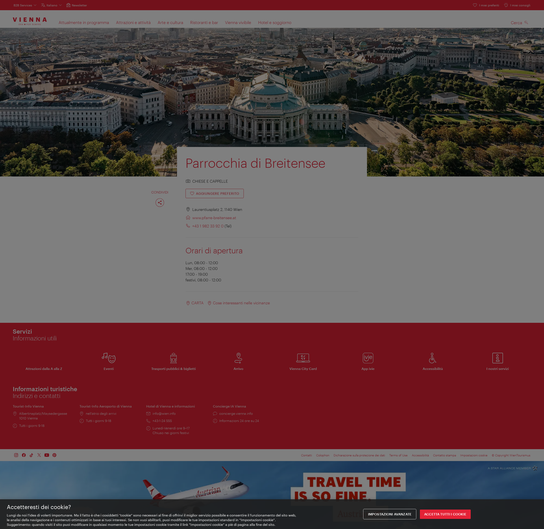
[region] (272, 514)
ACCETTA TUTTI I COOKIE (445, 514)
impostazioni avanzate (389, 514)
